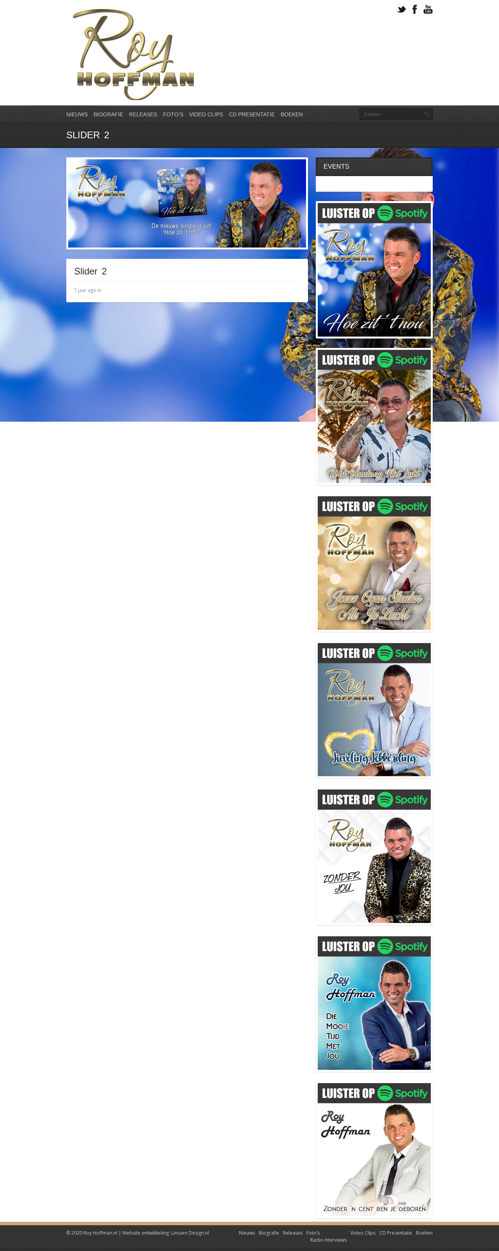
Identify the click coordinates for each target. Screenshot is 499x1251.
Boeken (292, 114)
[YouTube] (428, 9)
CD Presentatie (252, 114)
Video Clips (206, 114)
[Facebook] (414, 9)
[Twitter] (401, 9)
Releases (143, 114)
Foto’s (173, 114)
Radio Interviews (328, 1240)
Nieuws (77, 114)
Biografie (108, 114)
